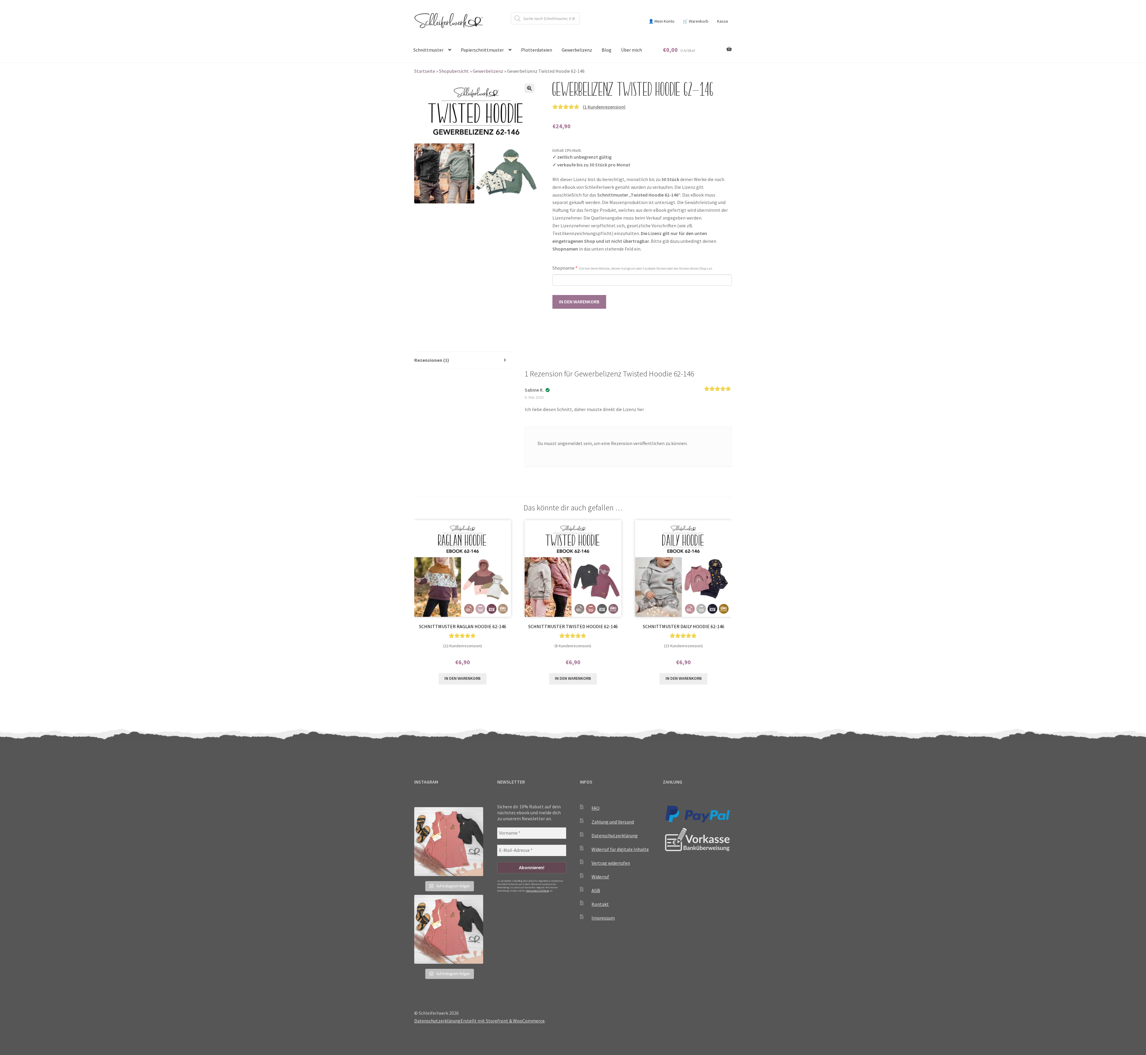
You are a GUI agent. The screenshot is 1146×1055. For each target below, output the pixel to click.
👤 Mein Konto (661, 21)
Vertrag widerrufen (611, 863)
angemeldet (570, 443)
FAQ (596, 808)
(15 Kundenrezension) (683, 645)
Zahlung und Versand (613, 822)
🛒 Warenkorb (695, 21)
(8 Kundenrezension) (572, 645)
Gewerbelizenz (577, 50)
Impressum (603, 918)
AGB (596, 890)
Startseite (424, 71)
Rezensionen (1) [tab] (431, 360)
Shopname (632, 268)
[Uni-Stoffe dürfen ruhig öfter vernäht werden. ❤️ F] (448, 841)
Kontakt (600, 904)
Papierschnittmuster (482, 50)
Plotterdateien (536, 50)
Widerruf (600, 877)
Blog (606, 50)
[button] (529, 88)
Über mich (631, 50)
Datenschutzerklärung (537, 890)
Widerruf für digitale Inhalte (620, 849)
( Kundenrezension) (604, 107)
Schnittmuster (428, 50)
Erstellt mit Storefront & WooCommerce (502, 1021)
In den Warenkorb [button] (462, 678)
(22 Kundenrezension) (462, 645)
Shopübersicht (454, 71)
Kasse (722, 21)
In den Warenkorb (579, 302)
